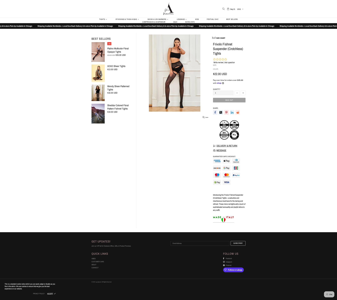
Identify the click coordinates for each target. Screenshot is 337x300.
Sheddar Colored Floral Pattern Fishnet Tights (118, 107)
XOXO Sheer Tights (116, 66)
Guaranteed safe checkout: (224, 156)
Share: (215, 108)
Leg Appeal (168, 9)
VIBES (93, 258)
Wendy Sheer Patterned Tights (118, 88)
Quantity (216, 89)
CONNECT (95, 268)
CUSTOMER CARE (97, 262)
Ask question (230, 62)
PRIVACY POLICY (39, 293)
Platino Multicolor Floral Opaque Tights (118, 50)
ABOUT (93, 265)
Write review (218, 62)
